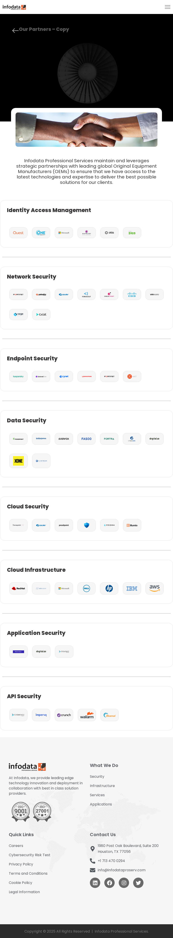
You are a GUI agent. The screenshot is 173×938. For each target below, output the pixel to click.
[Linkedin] (95, 883)
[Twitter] (138, 883)
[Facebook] (109, 883)
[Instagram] (124, 883)
